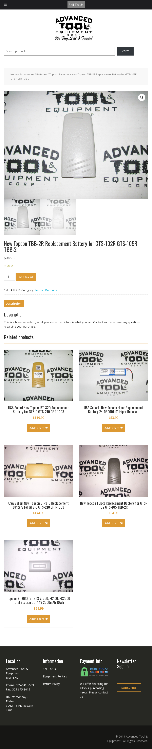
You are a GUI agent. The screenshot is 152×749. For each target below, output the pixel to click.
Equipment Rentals (55, 676)
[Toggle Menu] (5, 4)
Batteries (41, 74)
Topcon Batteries (59, 74)
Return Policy (51, 684)
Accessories (27, 74)
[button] (141, 97)
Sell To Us (76, 5)
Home (14, 74)
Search (125, 51)
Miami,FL (12, 677)
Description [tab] (14, 303)
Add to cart (26, 277)
